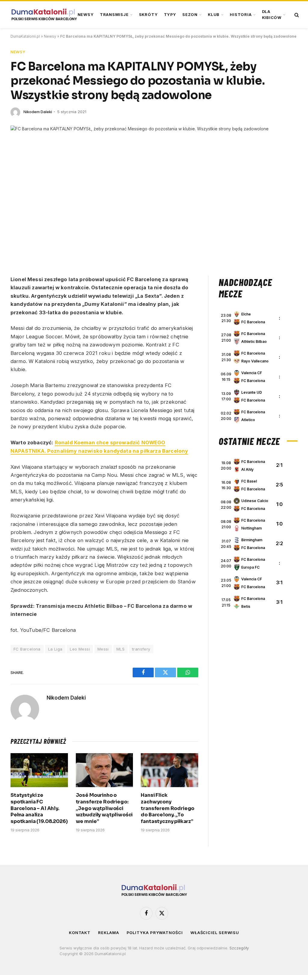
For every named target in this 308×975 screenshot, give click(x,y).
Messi (103, 649)
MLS (120, 649)
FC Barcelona (27, 649)
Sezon (190, 14)
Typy (170, 14)
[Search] (296, 15)
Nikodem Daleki (37, 111)
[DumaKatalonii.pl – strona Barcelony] (44, 14)
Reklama (108, 932)
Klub (214, 14)
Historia (240, 14)
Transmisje (114, 14)
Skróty (148, 14)
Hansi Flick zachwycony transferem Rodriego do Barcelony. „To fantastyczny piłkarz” (167, 808)
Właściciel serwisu (214, 932)
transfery (141, 649)
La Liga (55, 649)
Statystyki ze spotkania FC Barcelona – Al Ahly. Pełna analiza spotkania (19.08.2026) (39, 808)
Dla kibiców (272, 14)
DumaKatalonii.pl (25, 36)
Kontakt (80, 932)
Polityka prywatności (155, 932)
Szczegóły (239, 948)
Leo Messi (80, 649)
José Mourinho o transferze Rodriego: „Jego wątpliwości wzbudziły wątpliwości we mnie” (104, 808)
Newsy (86, 14)
